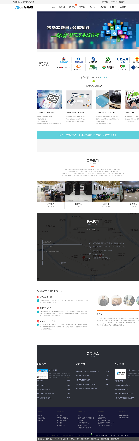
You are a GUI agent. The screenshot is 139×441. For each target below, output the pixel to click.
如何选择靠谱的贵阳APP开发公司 (86, 384)
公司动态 (93, 353)
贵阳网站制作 (95, 439)
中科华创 (56, 439)
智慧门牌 (62, 7)
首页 (53, 7)
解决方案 (103, 7)
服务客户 (113, 7)
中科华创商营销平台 (83, 423)
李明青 (99, 314)
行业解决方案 (61, 425)
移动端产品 (129, 112)
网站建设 (59, 415)
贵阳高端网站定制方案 (121, 389)
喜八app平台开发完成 (43, 389)
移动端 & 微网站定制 (63, 420)
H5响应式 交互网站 (62, 418)
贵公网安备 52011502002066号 (103, 435)
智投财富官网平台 (83, 425)
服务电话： (114, 2)
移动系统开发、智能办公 (75, 112)
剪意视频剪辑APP (120, 381)
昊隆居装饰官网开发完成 (44, 398)
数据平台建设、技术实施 (105, 112)
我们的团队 (40, 420)
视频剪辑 (82, 7)
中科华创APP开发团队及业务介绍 (125, 398)
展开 (137, 34)
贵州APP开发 (65, 439)
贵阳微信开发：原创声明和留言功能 (86, 388)
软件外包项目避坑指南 (82, 375)
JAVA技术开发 (46, 297)
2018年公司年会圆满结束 (122, 385)
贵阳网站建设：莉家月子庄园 (86, 418)
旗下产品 (72, 7)
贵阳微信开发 (85, 439)
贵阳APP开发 (75, 439)
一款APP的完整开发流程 (83, 380)
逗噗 (79, 415)
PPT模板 (49, 439)
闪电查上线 (40, 381)
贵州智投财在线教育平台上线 (45, 393)
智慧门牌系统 (53, 370)
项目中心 (93, 7)
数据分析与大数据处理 (45, 112)
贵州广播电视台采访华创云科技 (124, 393)
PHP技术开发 (46, 308)
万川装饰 (80, 420)
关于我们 (123, 7)
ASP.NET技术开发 (47, 321)
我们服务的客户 (41, 418)
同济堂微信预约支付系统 (84, 428)
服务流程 (59, 423)
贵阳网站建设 (105, 439)
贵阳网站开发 (115, 439)
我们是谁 (39, 415)
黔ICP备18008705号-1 (121, 435)
